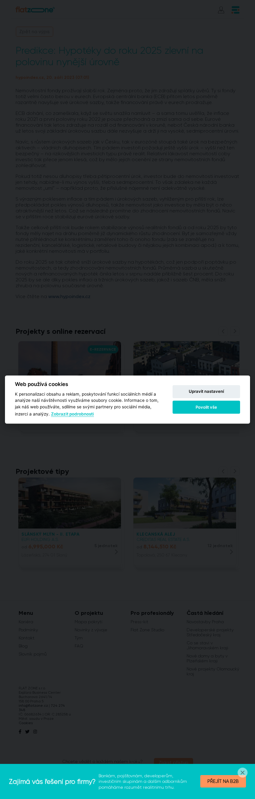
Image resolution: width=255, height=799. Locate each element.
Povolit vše (206, 407)
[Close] (243, 773)
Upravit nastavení (206, 391)
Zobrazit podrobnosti (72, 413)
